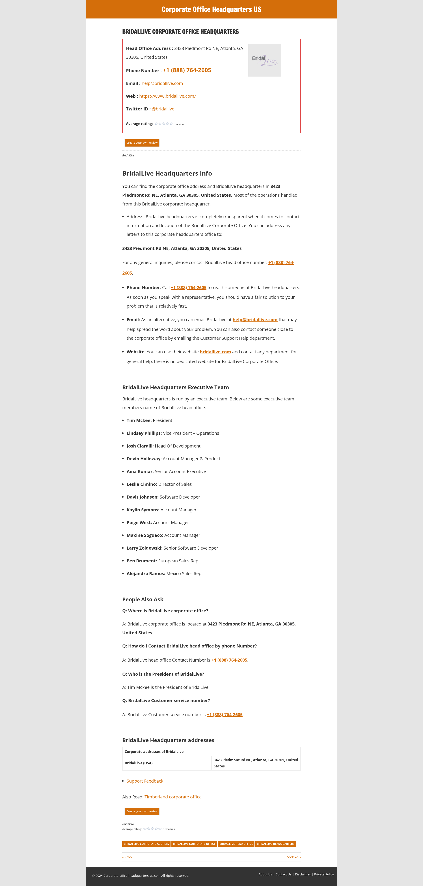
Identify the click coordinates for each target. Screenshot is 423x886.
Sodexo (292, 857)
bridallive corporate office (194, 844)
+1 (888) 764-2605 (187, 70)
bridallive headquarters (275, 844)
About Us (265, 874)
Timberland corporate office (173, 797)
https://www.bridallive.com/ (167, 96)
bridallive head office (236, 844)
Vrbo (128, 857)
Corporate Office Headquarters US (211, 9)
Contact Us (283, 874)
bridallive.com (215, 352)
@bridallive (163, 109)
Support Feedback (145, 781)
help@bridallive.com (162, 83)
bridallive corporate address (146, 844)
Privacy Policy (324, 874)
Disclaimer (303, 874)
